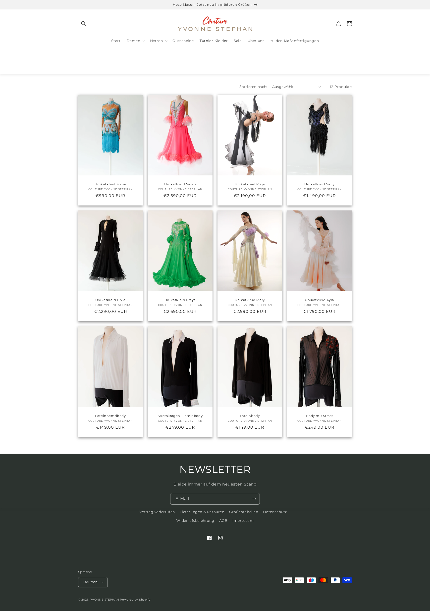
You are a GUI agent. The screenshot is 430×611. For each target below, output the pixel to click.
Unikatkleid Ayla (319, 300)
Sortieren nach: (253, 86)
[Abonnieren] (254, 499)
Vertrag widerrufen (157, 512)
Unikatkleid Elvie (110, 300)
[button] (83, 23)
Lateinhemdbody (110, 416)
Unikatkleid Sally (319, 184)
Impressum (243, 520)
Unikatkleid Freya (180, 300)
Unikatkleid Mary (250, 300)
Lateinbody (250, 416)
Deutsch (90, 582)
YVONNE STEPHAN (104, 599)
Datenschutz (275, 512)
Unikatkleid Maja (250, 184)
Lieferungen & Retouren (202, 512)
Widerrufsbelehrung (195, 520)
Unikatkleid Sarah (180, 184)
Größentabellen (243, 512)
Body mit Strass (319, 416)
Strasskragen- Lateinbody (180, 416)
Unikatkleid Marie (110, 184)
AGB (223, 520)
